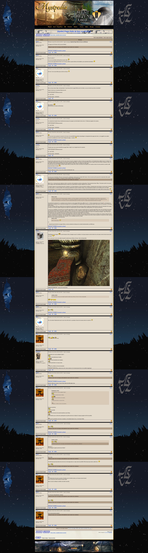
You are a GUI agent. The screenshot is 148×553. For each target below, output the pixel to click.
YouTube (55, 50)
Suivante (79, 32)
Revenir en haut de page (41, 52)
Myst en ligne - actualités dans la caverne (58, 532)
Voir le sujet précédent (98, 37)
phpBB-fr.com (76, 546)
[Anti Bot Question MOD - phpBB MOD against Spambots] (74, 548)
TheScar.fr (50, 50)
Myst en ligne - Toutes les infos (48, 538)
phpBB (72, 545)
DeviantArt (59, 50)
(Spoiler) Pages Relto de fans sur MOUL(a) (74, 31)
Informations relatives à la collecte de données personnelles (74, 544)
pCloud (64, 50)
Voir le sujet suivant (108, 37)
